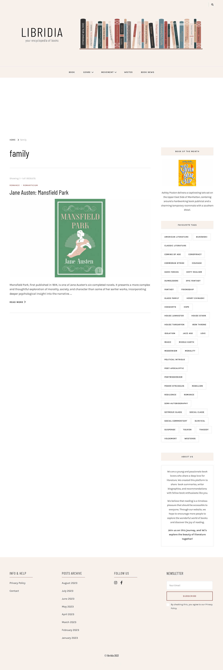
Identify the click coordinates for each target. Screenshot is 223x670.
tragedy (204, 429)
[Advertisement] (111, 104)
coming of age (172, 254)
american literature (176, 237)
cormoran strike (174, 263)
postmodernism (173, 377)
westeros (190, 438)
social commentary (175, 421)
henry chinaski (195, 298)
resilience (170, 395)
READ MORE (16, 302)
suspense (169, 429)
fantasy (169, 289)
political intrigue (174, 359)
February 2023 (70, 630)
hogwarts (170, 307)
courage (197, 263)
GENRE (87, 72)
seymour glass (173, 412)
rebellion (197, 386)
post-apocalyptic (174, 368)
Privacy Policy (17, 583)
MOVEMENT (107, 72)
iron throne (199, 324)
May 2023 (68, 606)
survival (200, 421)
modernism (170, 351)
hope (186, 307)
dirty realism (194, 272)
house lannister (174, 316)
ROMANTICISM (30, 185)
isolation (169, 333)
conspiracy (195, 254)
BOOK (72, 72)
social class (197, 412)
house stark (198, 316)
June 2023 (68, 598)
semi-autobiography (176, 403)
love (203, 333)
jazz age (188, 333)
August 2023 (69, 583)
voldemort (170, 438)
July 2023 (67, 590)
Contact (14, 590)
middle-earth (186, 342)
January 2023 (70, 637)
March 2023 (69, 622)
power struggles (174, 386)
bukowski (201, 237)
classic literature (175, 245)
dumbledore (171, 281)
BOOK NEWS (147, 72)
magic (167, 342)
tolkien (187, 429)
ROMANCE (15, 185)
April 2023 (68, 614)
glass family (171, 298)
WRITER (128, 72)
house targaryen (174, 324)
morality (190, 351)
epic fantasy (193, 281)
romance (189, 395)
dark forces (171, 272)
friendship (187, 289)
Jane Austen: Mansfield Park (39, 192)
